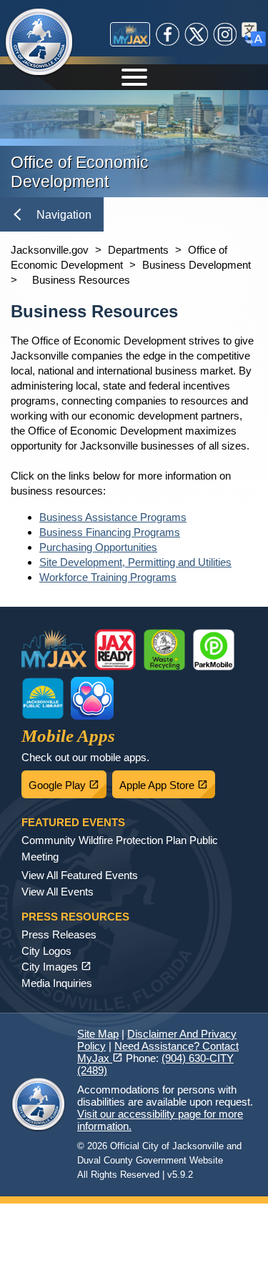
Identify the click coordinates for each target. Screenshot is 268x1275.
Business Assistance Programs (113, 517)
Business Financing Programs (109, 532)
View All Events (57, 891)
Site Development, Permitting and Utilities (135, 562)
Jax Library (42, 698)
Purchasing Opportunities (98, 547)
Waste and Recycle (164, 649)
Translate (253, 34)
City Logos (46, 951)
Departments (138, 250)
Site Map (98, 1034)
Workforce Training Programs (108, 577)
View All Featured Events (79, 875)
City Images (56, 967)
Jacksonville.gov (50, 250)
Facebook (168, 34)
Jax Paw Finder (92, 698)
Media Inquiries (56, 983)
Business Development (196, 265)
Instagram (225, 34)
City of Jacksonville (53, 43)
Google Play (67, 781)
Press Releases (58, 934)
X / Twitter (196, 34)
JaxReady (115, 649)
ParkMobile (213, 649)
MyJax (130, 34)
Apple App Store (167, 781)
